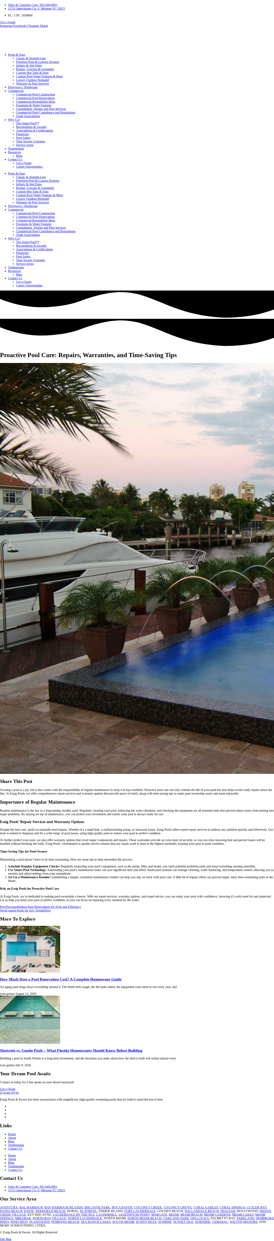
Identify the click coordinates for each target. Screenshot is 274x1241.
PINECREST (19, 1222)
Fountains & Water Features (33, 105)
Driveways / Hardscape (23, 87)
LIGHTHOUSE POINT (134, 1214)
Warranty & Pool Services (32, 83)
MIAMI (174, 1214)
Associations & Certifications (34, 130)
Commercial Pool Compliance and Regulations (45, 112)
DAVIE (29, 1211)
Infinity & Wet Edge (29, 65)
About (12, 1137)
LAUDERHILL (106, 1214)
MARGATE (159, 1214)
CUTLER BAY (257, 1207)
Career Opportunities (29, 166)
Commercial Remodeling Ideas (35, 101)
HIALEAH (228, 1211)
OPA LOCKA (200, 1218)
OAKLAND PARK (176, 1218)
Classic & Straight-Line (31, 58)
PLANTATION (39, 1222)
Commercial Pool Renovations (35, 98)
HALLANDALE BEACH (202, 1211)
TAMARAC (220, 1222)
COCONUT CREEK (148, 1207)
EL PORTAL (88, 1211)
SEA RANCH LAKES (96, 1222)
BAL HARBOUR (31, 1207)
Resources (14, 152)
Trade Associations (28, 116)
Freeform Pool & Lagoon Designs (37, 62)
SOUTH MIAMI (123, 1222)
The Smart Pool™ (27, 123)
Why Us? (14, 119)
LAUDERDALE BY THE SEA (73, 1214)
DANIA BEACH (11, 1211)
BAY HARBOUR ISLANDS (64, 1207)
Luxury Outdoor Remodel (32, 80)
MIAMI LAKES (243, 1214)
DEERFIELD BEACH (50, 1211)
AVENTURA (9, 1207)
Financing (22, 134)
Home (12, 1134)
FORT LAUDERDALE (140, 1211)
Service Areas (24, 145)
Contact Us (15, 159)
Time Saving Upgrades (30, 141)
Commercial (15, 90)
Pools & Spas (16, 54)
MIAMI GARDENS (217, 1214)
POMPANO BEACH (65, 1222)
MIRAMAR (23, 1218)
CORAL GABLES (205, 1207)
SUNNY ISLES (146, 1222)
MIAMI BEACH (191, 1214)
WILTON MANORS (243, 1222)
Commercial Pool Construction (35, 94)
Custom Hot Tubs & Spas (32, 72)
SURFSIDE (202, 1222)
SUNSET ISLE (183, 1222)
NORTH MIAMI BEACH (144, 1218)
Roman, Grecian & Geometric (35, 69)
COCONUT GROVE (177, 1207)
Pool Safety (23, 137)
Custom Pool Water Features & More (39, 76)
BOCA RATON (122, 1207)
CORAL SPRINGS (232, 1207)
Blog (19, 156)
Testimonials (16, 148)
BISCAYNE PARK (97, 1207)
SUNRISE (165, 1222)
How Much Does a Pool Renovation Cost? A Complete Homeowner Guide (60, 979)
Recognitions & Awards (31, 127)
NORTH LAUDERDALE (85, 1218)
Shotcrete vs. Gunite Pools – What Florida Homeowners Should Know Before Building (71, 1050)
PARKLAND (246, 1218)
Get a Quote (23, 163)
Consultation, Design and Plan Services (41, 109)
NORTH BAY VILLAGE (49, 1218)
